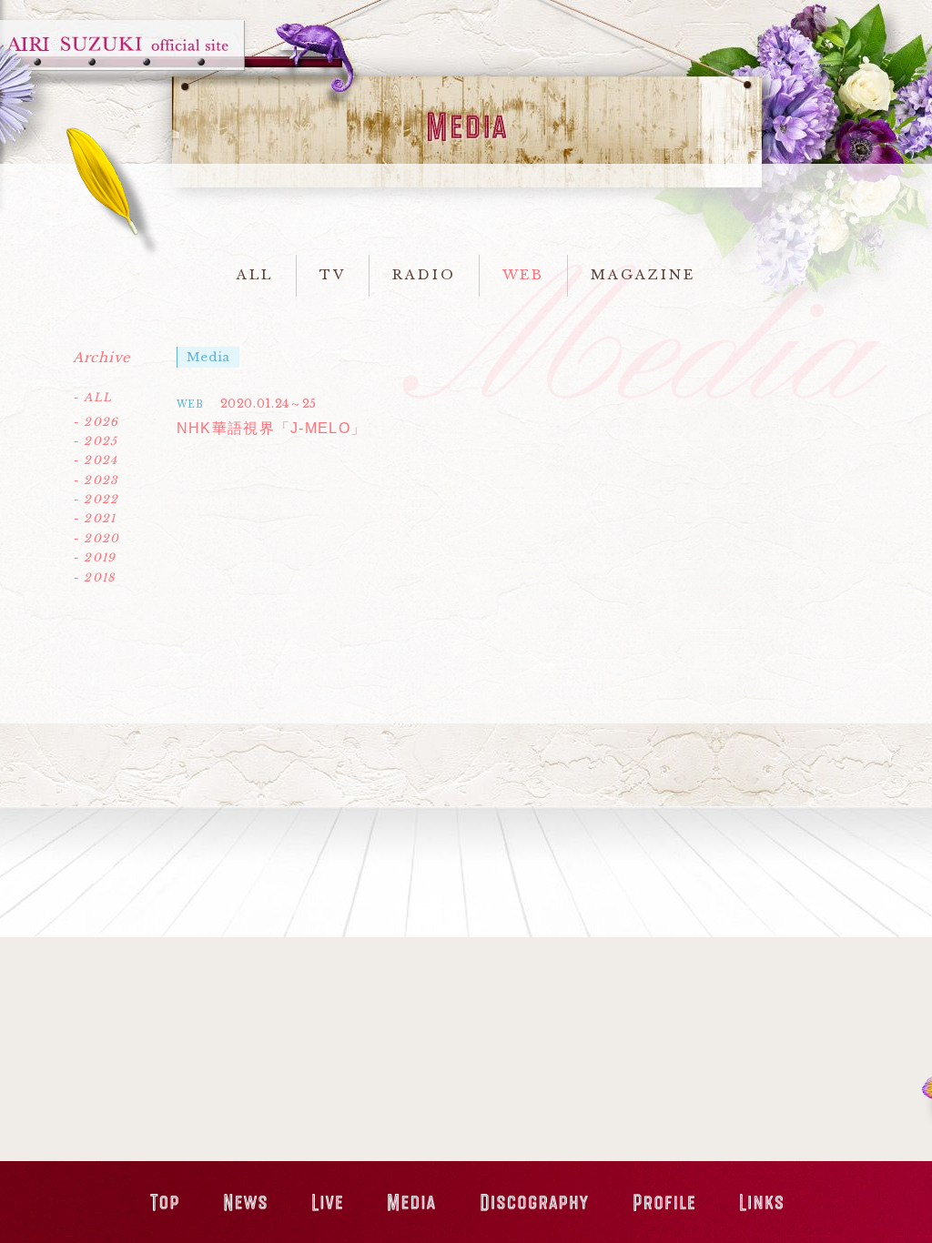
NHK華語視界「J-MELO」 (272, 428)
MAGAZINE (642, 275)
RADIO (424, 275)
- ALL (92, 397)
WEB (523, 275)
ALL (255, 275)
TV (332, 275)
